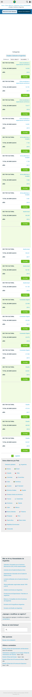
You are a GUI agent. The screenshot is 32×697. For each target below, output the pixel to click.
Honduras (9, 503)
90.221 (28, 253)
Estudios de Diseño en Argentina (13, 608)
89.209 (28, 215)
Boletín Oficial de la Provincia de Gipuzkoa (14, 663)
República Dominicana (13, 524)
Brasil (17, 469)
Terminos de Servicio (8, 692)
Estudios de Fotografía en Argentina (14, 604)
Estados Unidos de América (15, 494)
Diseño (28, 367)
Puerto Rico (10, 520)
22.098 (28, 303)
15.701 (28, 87)
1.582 (28, 180)
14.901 (28, 124)
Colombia (9, 477)
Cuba (8, 481)
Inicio (2, 5)
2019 (28, 128)
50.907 (28, 442)
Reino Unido (22, 520)
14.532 (28, 68)
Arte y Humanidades (25, 5)
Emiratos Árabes (11, 490)
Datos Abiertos (9, 5)
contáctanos (6, 619)
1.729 (28, 161)
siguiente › (17, 456)
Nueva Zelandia (11, 511)
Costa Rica (21, 477)
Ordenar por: (6, 59)
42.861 (28, 371)
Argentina (16, 5)
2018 (28, 109)
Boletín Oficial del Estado (10, 657)
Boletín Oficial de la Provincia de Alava (13, 659)
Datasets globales (10, 464)
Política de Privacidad (19, 692)
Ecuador (9, 486)
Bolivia (9, 469)
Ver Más (25, 77)
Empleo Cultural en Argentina (16, 56)
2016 (28, 72)
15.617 (28, 105)
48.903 (28, 425)
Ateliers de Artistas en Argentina (13, 590)
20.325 (28, 320)
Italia (8, 507)
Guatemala (20, 499)
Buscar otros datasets (24, 11)
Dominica (18, 481)
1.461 (28, 198)
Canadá (9, 473)
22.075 (28, 337)
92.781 (28, 270)
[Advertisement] (16, 33)
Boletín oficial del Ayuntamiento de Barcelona (15, 648)
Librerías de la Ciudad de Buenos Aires (14, 570)
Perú (19, 516)
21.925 (28, 354)
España (24, 490)
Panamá (23, 511)
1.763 (28, 143)
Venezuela (10, 529)
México (17, 507)
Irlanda (20, 503)
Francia (9, 499)
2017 (28, 91)
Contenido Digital (25, 299)
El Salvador (20, 486)
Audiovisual (26, 211)
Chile (18, 473)
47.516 (28, 408)
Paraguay (9, 516)
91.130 (28, 286)
